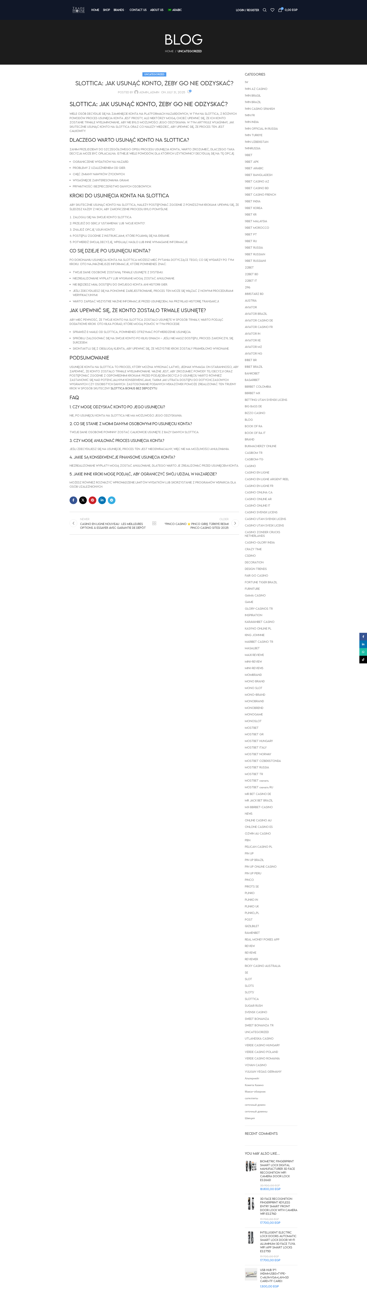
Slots (249, 985)
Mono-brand (255, 694)
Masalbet (252, 648)
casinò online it (257, 505)
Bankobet (252, 373)
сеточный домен (255, 1104)
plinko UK (252, 906)
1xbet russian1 (255, 260)
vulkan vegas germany (263, 1071)
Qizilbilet (252, 926)
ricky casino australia (263, 965)
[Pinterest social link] (92, 500)
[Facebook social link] (73, 500)
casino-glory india (260, 542)
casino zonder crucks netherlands (262, 534)
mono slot (253, 688)
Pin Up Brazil (254, 860)
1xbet (249, 155)
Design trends (256, 568)
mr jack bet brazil (259, 800)
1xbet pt (251, 234)
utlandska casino (259, 1038)
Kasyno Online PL (258, 628)
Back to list (154, 523)
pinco (249, 879)
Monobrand (254, 701)
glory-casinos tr (259, 608)
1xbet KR (251, 214)
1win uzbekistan (256, 141)
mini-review (253, 661)
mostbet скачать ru (259, 787)
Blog (249, 419)
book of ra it (255, 432)
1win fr (250, 115)
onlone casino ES (259, 826)
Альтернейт (252, 1078)
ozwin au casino (258, 833)
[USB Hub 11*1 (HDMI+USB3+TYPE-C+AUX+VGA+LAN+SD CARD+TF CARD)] (251, 1278)
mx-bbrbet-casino (259, 807)
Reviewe (250, 952)
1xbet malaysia (256, 221)
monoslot (253, 721)
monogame (254, 714)
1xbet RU (251, 241)
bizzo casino (255, 413)
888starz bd (254, 293)
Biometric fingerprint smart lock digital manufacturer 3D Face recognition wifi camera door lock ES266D (277, 1170)
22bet (249, 267)
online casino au (258, 820)
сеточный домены (256, 1111)
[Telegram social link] (111, 500)
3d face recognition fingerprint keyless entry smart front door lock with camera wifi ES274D (278, 1206)
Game (249, 602)
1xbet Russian (255, 254)
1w (246, 82)
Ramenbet (252, 932)
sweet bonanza (257, 1018)
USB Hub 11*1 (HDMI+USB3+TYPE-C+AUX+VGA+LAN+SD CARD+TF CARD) (274, 1275)
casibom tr (253, 452)
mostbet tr (254, 774)
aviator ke (253, 340)
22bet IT (251, 280)
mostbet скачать (257, 780)
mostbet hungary (259, 741)
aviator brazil (256, 313)
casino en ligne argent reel (267, 479)
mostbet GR (254, 734)
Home (169, 51)
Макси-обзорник (255, 1091)
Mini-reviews (254, 668)
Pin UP (249, 853)
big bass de (253, 406)
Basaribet (252, 380)
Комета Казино (254, 1085)
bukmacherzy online (260, 446)
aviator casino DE (259, 320)
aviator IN (252, 333)
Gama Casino (255, 595)
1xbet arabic (254, 168)
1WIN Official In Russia (261, 128)
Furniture (252, 588)
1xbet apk (252, 161)
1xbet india (253, 201)
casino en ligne (257, 472)
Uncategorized (190, 51)
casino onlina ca (259, 492)
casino (250, 466)
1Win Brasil (253, 95)
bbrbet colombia (258, 386)
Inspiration (253, 615)
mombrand (253, 674)
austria (251, 300)
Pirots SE (252, 886)
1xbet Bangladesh (258, 175)
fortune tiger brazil (261, 582)
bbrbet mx (252, 393)
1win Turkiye (253, 135)
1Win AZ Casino (256, 88)
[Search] (265, 10)
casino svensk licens (261, 512)
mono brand (255, 681)
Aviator (251, 307)
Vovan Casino (256, 1065)
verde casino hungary (262, 1045)
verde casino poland (261, 1052)
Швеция (250, 1118)
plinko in (251, 899)
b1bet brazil (254, 366)
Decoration (254, 562)
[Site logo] (79, 10)
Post (249, 919)
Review (250, 946)
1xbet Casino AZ (257, 181)
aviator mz (253, 346)
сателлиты (251, 1098)
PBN (247, 840)
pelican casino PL (258, 846)
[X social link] (83, 500)
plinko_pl (252, 912)
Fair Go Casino (256, 575)
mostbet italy (256, 747)
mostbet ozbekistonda (263, 760)
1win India (252, 122)
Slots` (249, 992)
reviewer (251, 959)
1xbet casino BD (257, 188)
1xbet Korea (253, 208)
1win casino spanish (260, 108)
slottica (252, 999)
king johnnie (255, 635)
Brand (249, 439)
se (246, 972)
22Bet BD (251, 274)
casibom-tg (254, 459)
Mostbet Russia (257, 767)
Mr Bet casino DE (258, 794)
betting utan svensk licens (266, 399)
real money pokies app (262, 939)
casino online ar (258, 499)
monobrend (254, 707)
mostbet (252, 727)
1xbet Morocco (257, 227)
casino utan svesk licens (264, 525)
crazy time (253, 549)
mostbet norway (258, 754)
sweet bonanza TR (259, 1025)
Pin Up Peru (253, 873)
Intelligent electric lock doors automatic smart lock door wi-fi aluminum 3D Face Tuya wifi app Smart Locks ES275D (278, 1242)
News (249, 813)
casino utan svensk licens (265, 519)
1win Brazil (253, 102)
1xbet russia (254, 247)
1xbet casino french (260, 194)
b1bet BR (251, 360)
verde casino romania (262, 1058)
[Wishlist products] (272, 10)
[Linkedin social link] (102, 500)
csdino (250, 555)
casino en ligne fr (259, 485)
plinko (250, 893)
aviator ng (253, 353)
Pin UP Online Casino (261, 866)
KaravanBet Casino (259, 621)
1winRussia (253, 148)
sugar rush (254, 1005)
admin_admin (149, 92)
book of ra (253, 426)
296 (247, 287)
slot (248, 979)
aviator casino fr (259, 327)
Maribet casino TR (259, 641)
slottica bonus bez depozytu (134, 388)
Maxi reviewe (254, 655)
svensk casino (256, 1012)
